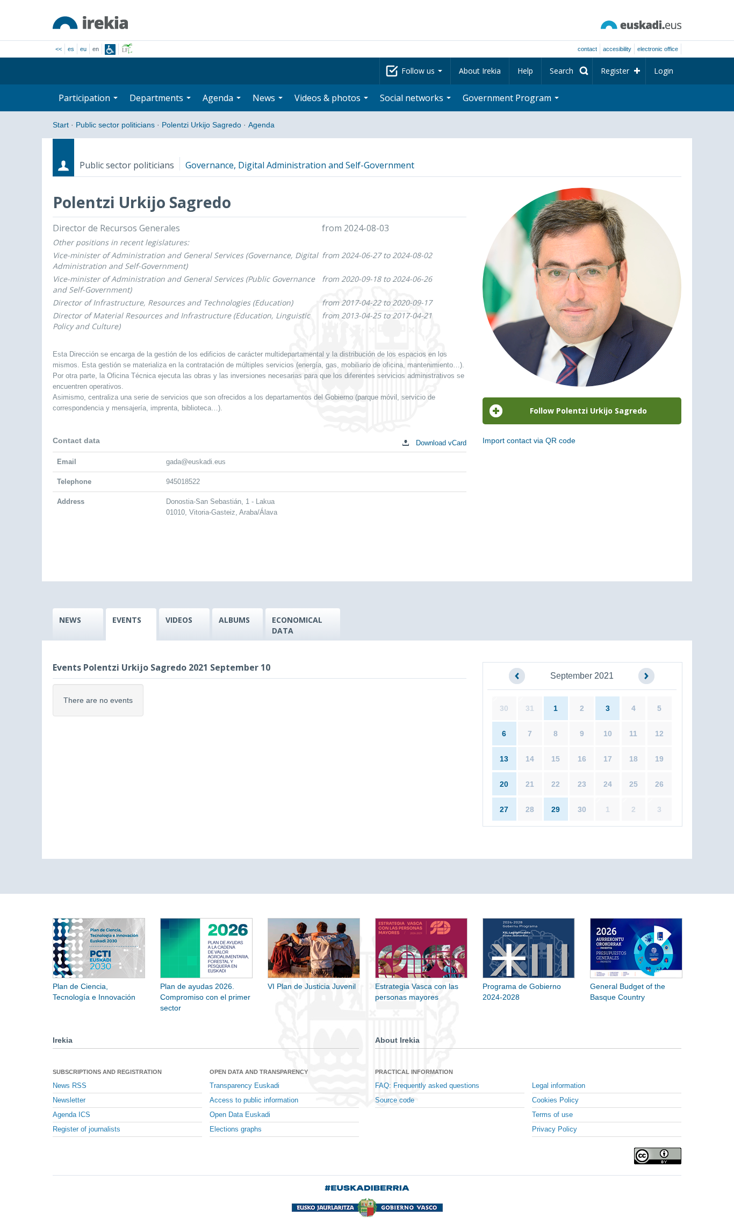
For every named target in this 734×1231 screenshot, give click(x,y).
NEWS (70, 620)
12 (659, 733)
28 (530, 809)
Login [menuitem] (663, 71)
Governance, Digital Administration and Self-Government (299, 165)
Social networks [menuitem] (412, 98)
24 (607, 784)
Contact (587, 49)
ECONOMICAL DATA (297, 625)
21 (530, 784)
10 (607, 733)
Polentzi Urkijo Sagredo (201, 124)
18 (633, 759)
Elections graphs (236, 1129)
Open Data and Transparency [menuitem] (259, 1072)
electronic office (657, 49)
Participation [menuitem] (85, 98)
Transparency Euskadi (244, 1086)
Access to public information (254, 1100)
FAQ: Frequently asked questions (427, 1086)
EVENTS (126, 620)
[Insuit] (110, 49)
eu (83, 49)
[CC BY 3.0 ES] (657, 1156)
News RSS (70, 1086)
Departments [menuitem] (157, 98)
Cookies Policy (555, 1100)
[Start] (90, 22)
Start (61, 124)
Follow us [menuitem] (419, 71)
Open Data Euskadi (240, 1115)
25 (633, 784)
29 (555, 809)
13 (504, 759)
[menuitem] (567, 71)
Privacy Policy (554, 1129)
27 (504, 809)
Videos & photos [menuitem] (328, 98)
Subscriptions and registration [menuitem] (107, 1072)
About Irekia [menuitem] (480, 71)
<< (58, 49)
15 (555, 759)
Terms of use (552, 1115)
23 (582, 784)
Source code (394, 1100)
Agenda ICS (71, 1115)
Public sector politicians (115, 124)
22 (555, 784)
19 (659, 759)
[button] (517, 676)
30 (504, 708)
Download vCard (440, 443)
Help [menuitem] (525, 71)
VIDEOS (178, 620)
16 (582, 759)
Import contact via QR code (529, 440)
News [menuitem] (265, 98)
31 (530, 708)
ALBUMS (234, 620)
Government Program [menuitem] (508, 98)
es (71, 49)
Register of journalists (86, 1129)
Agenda (261, 124)
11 (633, 733)
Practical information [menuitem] (414, 1072)
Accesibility (617, 49)
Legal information (558, 1086)
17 (607, 759)
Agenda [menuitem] (219, 98)
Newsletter (69, 1100)
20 (504, 784)
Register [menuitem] (615, 71)
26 (659, 784)
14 (530, 759)
